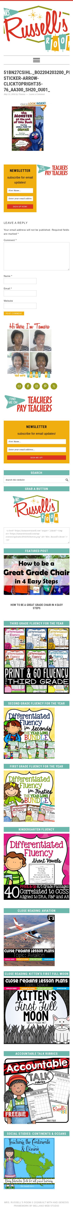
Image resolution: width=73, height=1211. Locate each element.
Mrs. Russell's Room (36, 28)
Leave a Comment (37, 94)
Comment (10, 240)
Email (8, 288)
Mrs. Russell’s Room (17, 1202)
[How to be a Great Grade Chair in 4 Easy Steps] (36, 594)
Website (8, 300)
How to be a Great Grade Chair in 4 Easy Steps (37, 606)
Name (8, 276)
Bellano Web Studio (46, 1206)
